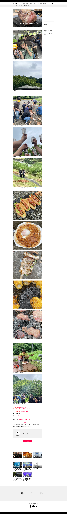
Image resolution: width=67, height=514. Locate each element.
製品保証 (35, 3)
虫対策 (21, 424)
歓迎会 (38, 424)
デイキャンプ (31, 424)
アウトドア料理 (36, 424)
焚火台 (18, 424)
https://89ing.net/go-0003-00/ (24, 411)
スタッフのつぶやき (19, 24)
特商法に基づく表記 (42, 494)
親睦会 (14, 424)
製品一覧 (24, 3)
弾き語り (20, 424)
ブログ (38, 3)
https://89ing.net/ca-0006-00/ (22, 407)
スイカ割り (16, 424)
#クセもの (22, 493)
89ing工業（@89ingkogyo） (23, 422)
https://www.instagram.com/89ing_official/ (24, 419)
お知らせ (41, 3)
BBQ (29, 424)
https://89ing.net (18, 415)
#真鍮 (22, 494)
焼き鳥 (22, 424)
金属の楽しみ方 (31, 3)
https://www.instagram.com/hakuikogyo (24, 420)
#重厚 (22, 492)
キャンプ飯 (33, 424)
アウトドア (25, 424)
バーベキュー (27, 424)
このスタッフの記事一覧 (27, 441)
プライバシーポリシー (42, 493)
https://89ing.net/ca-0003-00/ (25, 408)
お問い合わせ (44, 3)
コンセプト (27, 3)
